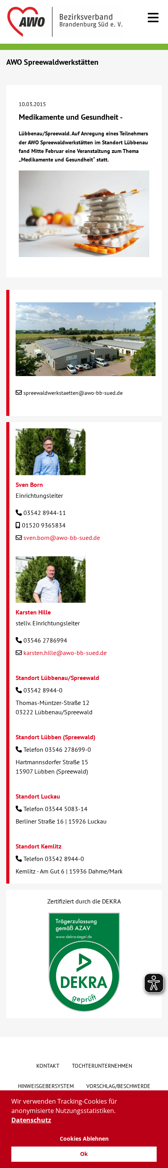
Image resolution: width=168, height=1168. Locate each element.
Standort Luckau (38, 796)
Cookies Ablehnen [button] (84, 1138)
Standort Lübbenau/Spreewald (57, 678)
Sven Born (29, 484)
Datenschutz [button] (31, 1120)
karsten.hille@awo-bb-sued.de (65, 653)
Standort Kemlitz (38, 846)
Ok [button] (84, 1153)
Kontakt (47, 1065)
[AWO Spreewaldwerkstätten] (85, 371)
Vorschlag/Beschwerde (118, 1086)
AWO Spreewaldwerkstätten (52, 62)
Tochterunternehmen (102, 1065)
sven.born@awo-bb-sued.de (61, 537)
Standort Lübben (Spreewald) (55, 737)
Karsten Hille (33, 612)
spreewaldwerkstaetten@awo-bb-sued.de (73, 392)
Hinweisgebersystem (46, 1086)
